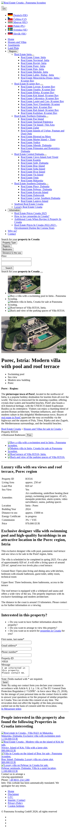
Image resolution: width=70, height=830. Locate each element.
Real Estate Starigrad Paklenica (37, 121)
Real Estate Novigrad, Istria (35, 60)
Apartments (14, 45)
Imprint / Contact (16, 800)
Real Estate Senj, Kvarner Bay (36, 107)
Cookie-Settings (16, 806)
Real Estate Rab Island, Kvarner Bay (40, 110)
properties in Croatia (50, 630)
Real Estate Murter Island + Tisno (38, 139)
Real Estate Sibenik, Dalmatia (36, 145)
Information (14, 210)
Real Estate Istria (23, 54)
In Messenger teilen (11, 708)
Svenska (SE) (20, 29)
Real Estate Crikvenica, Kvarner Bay (40, 98)
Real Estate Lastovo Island (34, 201)
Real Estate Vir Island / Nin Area (38, 124)
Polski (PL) (19, 26)
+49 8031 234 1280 (19, 779)
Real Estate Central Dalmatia (29, 154)
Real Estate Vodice (30, 142)
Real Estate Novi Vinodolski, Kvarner (40, 104)
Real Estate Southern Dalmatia (30, 183)
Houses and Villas (17, 42)
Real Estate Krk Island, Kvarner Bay (40, 95)
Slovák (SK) (19, 33)
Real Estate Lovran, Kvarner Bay (38, 86)
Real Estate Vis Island (32, 174)
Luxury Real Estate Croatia (28, 207)
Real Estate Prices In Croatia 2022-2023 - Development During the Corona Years (35, 226)
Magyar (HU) (20, 22)
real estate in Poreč (11, 417)
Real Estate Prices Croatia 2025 (30, 213)
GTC (10, 797)
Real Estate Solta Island (33, 168)
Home (11, 39)
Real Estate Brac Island (33, 165)
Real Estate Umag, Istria (33, 57)
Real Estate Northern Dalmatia (30, 116)
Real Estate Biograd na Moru (36, 136)
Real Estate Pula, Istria (32, 69)
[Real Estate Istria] (33, 55)
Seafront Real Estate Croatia (28, 204)
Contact (12, 233)
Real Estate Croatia (11, 429)
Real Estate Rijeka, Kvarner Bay (37, 92)
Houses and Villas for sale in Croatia (43, 429)
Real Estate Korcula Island (34, 192)
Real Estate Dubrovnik (32, 195)
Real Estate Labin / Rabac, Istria (37, 75)
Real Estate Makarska (32, 180)
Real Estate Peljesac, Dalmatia (36, 189)
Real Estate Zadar (30, 127)
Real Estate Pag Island (32, 119)
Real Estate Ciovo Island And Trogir (39, 157)
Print (29, 435)
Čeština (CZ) (20, 19)
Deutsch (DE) (20, 15)
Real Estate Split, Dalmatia (34, 163)
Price (4, 256)
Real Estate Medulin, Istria (34, 72)
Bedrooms (7, 249)
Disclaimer (13, 794)
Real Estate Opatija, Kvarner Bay (38, 89)
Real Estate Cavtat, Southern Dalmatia (40, 198)
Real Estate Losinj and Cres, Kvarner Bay (42, 101)
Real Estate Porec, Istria (33, 66)
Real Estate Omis (30, 177)
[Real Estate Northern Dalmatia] (47, 116)
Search (8, 268)
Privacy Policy (15, 803)
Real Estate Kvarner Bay (27, 83)
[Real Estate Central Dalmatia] (45, 155)
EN (4, 9)
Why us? (12, 231)
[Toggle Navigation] (2, 6)
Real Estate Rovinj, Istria (33, 63)
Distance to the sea (12, 253)
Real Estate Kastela (31, 160)
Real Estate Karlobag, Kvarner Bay (39, 113)
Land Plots (13, 48)
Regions (13, 51)
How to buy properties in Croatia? (31, 216)
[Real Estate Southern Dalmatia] (47, 184)
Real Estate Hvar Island (33, 171)
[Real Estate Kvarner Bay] (42, 84)
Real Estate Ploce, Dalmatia (35, 186)
